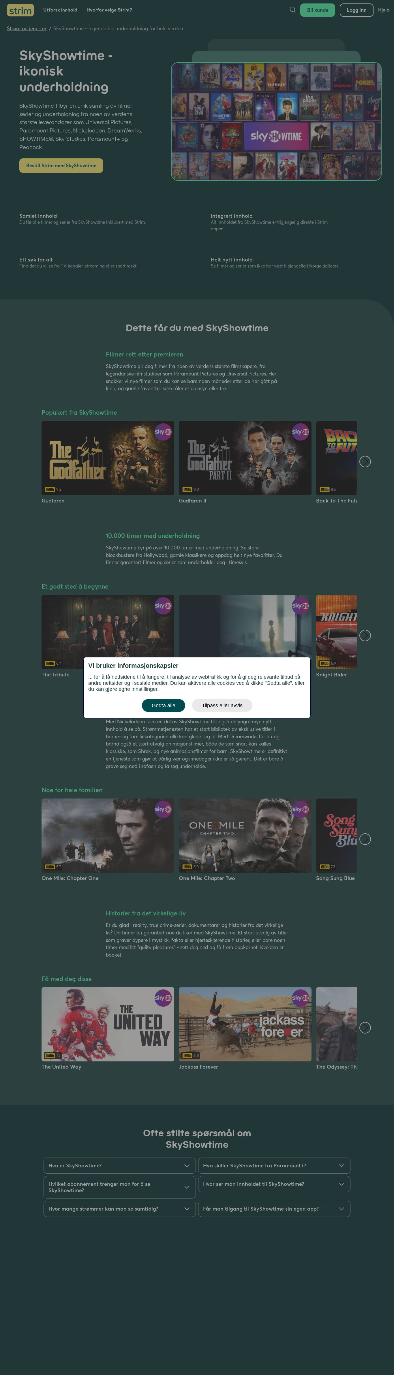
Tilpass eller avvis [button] (222, 705)
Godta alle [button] (163, 705)
